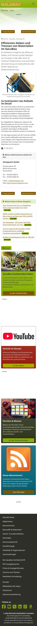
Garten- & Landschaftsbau (13, 534)
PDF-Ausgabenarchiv (11, 564)
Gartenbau (7, 538)
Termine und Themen (11, 572)
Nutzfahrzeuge (8, 546)
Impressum (7, 590)
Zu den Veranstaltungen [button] (18, 440)
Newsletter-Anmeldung (12, 576)
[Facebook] (4, 606)
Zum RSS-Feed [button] (18, 492)
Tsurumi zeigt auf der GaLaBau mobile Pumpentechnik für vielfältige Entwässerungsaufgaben (16, 231)
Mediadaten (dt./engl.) (11, 586)
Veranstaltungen (9, 554)
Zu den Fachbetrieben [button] (18, 293)
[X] (14, 606)
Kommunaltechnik (10, 542)
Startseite (4, 10)
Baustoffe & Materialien (12, 529)
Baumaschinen (9, 525)
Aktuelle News (8, 517)
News (12, 10)
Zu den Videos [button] (18, 365)
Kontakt (6, 582)
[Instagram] (25, 606)
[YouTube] (9, 606)
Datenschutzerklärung (11, 594)
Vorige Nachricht (8, 32)
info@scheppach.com (16, 181)
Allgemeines (8, 521)
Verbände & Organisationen (14, 550)
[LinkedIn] (20, 606)
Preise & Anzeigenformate (13, 568)
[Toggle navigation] (33, 4)
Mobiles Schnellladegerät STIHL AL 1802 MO (18, 237)
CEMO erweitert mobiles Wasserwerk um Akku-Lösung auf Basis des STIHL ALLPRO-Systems (18, 216)
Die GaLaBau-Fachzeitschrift (14, 560)
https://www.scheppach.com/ (17, 183)
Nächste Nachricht (28, 32)
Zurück (7, 248)
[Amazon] (30, 606)
